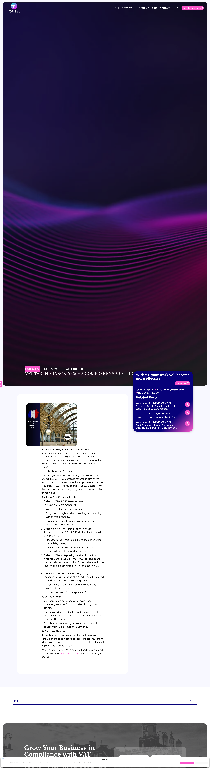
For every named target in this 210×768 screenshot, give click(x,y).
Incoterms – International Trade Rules (157, 417)
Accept (187, 763)
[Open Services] (134, 8)
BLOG (44, 369)
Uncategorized (72, 369)
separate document (70, 653)
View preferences (201, 763)
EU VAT (54, 369)
